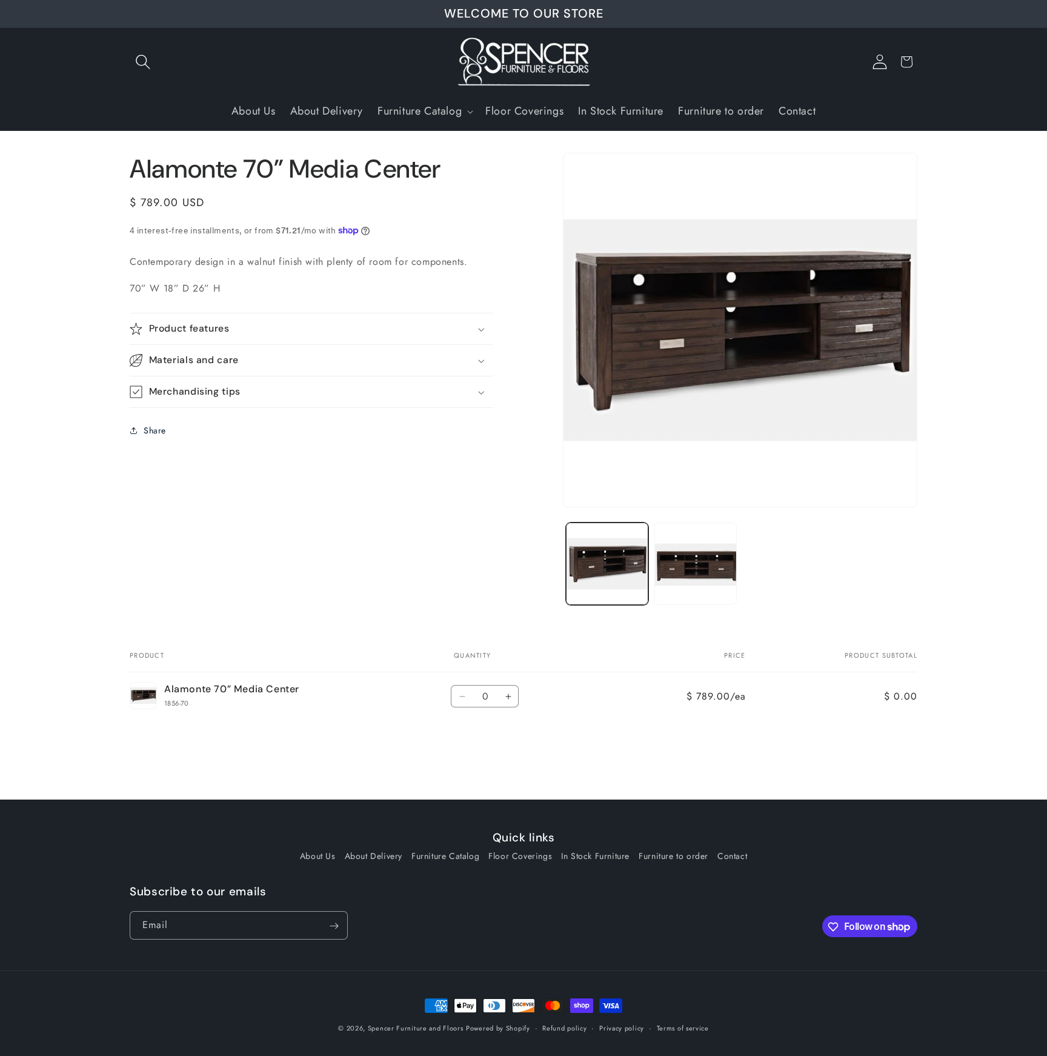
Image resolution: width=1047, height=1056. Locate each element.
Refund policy (564, 1027)
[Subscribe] (334, 926)
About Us (318, 855)
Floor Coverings (520, 855)
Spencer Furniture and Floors (416, 1028)
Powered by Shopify (498, 1028)
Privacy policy (621, 1027)
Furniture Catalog (445, 855)
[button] (143, 61)
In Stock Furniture (595, 855)
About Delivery (373, 855)
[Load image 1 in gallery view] (607, 564)
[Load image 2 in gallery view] (695, 564)
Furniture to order (673, 855)
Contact (732, 855)
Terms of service (683, 1027)
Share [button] (155, 430)
